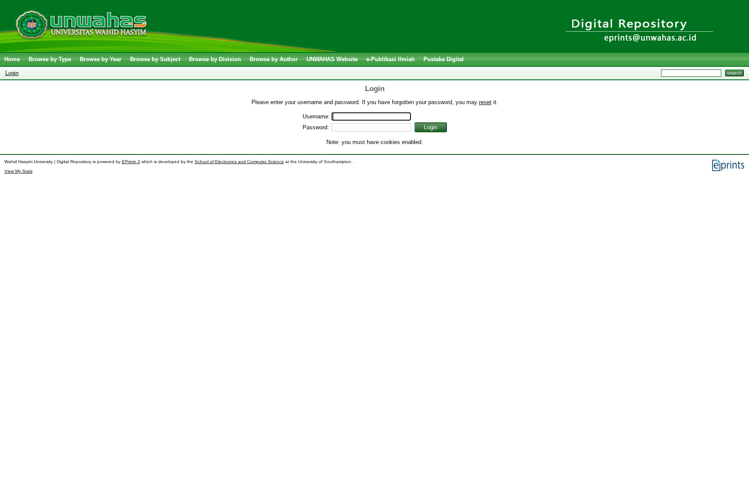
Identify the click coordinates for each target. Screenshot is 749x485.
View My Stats (18, 171)
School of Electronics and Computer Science (239, 161)
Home (12, 59)
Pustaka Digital (443, 59)
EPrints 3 (131, 161)
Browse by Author (274, 59)
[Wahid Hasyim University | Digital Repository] (170, 50)
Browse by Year (100, 59)
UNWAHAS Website (332, 59)
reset (485, 102)
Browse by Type (50, 59)
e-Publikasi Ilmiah (390, 59)
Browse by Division (215, 59)
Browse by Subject (155, 59)
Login (12, 73)
